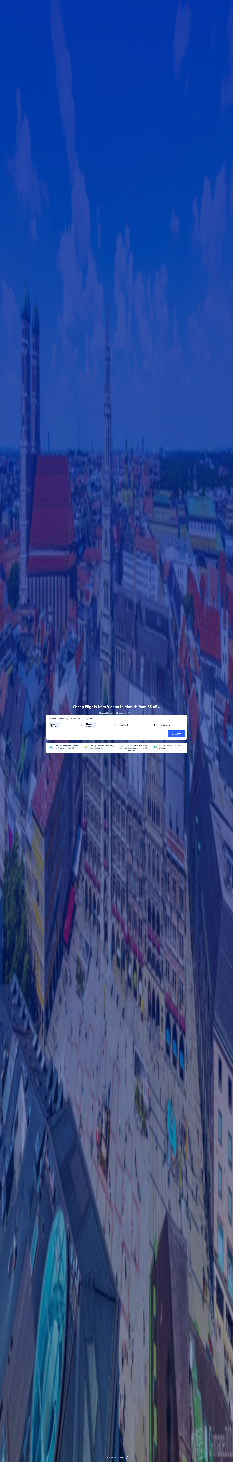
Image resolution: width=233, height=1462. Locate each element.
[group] (65, 725)
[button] (213, 4)
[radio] (52, 719)
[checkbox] (89, 719)
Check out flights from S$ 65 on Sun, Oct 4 (115, 713)
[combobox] (61, 725)
